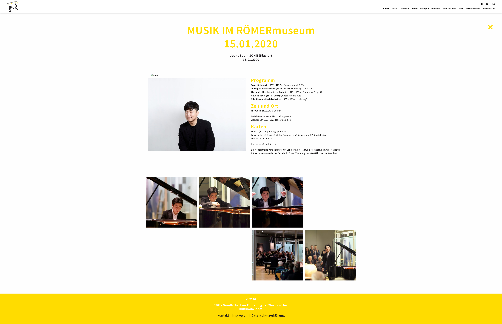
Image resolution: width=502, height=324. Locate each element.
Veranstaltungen (420, 8)
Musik (394, 8)
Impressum (240, 315)
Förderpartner (473, 8)
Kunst (386, 8)
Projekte (435, 8)
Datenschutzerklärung (268, 315)
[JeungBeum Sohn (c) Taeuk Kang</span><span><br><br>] (197, 114)
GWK (461, 8)
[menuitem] (386, 8)
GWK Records (449, 8)
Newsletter (489, 8)
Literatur (404, 8)
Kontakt (223, 315)
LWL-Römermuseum (261, 116)
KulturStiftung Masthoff (307, 149)
